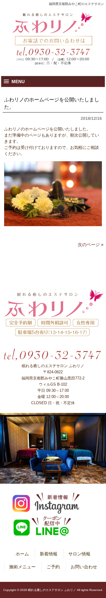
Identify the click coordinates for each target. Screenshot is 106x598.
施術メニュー (22, 566)
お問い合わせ (84, 566)
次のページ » (90, 244)
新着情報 (48, 553)
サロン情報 (79, 553)
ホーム (22, 553)
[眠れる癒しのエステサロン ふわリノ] (53, 24)
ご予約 (53, 566)
